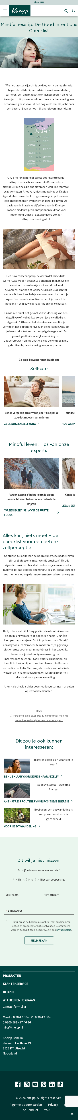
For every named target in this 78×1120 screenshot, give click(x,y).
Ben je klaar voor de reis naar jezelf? (31, 776)
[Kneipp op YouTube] (35, 1084)
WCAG (48, 1110)
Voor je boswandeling (20, 826)
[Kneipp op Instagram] (27, 1084)
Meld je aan (39, 940)
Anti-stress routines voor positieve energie (36, 801)
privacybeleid (63, 929)
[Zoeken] (65, 10)
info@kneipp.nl (13, 1027)
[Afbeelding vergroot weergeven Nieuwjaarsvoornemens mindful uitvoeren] (70, 265)
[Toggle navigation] (5, 10)
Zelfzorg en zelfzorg (20, 423)
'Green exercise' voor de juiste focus (26, 512)
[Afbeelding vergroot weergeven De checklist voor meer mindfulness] (70, 167)
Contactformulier (14, 1007)
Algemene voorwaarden (26, 1104)
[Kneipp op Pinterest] (44, 1084)
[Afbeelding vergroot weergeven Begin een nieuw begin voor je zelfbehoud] (70, 621)
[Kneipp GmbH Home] (19, 10)
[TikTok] (60, 1084)
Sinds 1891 (39, 2)
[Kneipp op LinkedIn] (52, 1084)
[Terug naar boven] (72, 1114)
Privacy (53, 1104)
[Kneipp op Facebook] (18, 1084)
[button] (73, 10)
